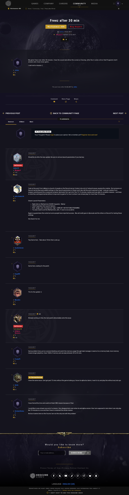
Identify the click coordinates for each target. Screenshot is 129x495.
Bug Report (76, 27)
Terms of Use (54, 468)
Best (31, 122)
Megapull (59, 34)
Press (43, 468)
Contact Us (83, 468)
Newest (11, 122)
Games (34, 3)
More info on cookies (71, 490)
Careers (63, 3)
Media (94, 3)
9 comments (64, 119)
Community (79, 3)
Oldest (21, 122)
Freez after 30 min (44, 132)
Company (49, 3)
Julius (62, 31)
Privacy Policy (69, 468)
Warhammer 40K (56, 27)
